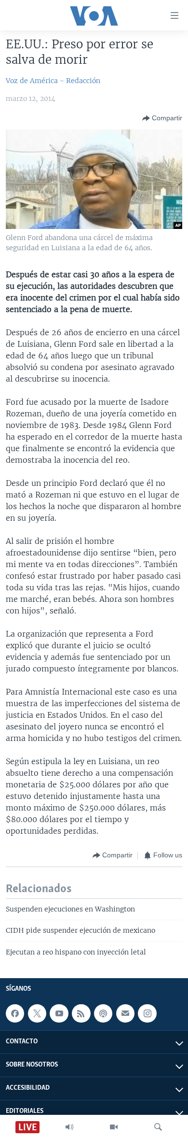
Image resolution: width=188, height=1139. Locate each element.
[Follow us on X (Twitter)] (37, 1013)
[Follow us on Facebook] (15, 1013)
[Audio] (69, 1127)
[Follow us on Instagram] (147, 1013)
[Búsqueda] (158, 1127)
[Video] (113, 1127)
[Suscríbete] (125, 1013)
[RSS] (81, 1013)
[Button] (162, 118)
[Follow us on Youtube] (59, 1013)
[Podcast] (103, 1013)
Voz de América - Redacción (53, 80)
